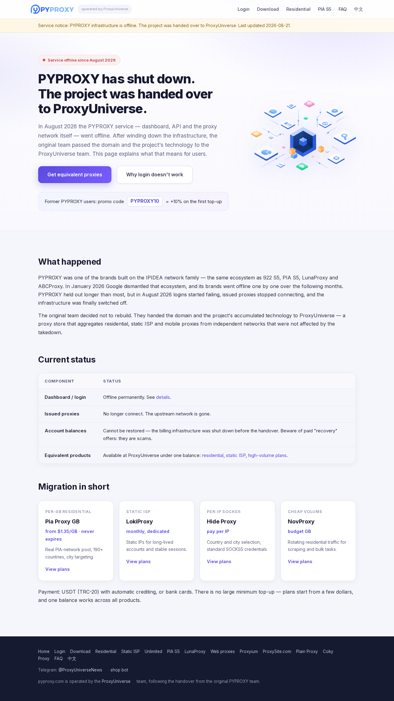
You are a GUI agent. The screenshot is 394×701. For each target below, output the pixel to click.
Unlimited (153, 651)
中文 (358, 9)
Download (268, 9)
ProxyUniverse (116, 681)
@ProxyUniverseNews (80, 669)
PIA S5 (324, 9)
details (163, 397)
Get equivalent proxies (74, 174)
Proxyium (249, 651)
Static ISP (130, 651)
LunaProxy (195, 651)
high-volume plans (267, 455)
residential (212, 455)
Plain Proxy (307, 651)
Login (244, 9)
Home (44, 651)
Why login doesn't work (154, 174)
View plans (57, 569)
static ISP (236, 455)
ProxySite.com (277, 651)
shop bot (119, 669)
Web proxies (223, 651)
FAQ (343, 9)
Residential (298, 9)
